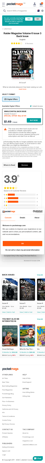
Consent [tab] (8, 218)
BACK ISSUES (8, 275)
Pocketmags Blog (8, 394)
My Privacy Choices (8, 424)
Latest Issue (8, 29)
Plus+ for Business (8, 401)
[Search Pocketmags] (4, 11)
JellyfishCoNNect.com (29, 444)
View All (40, 275)
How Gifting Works (28, 392)
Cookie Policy (6, 420)
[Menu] (3, 4)
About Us (25, 433)
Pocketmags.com (28, 437)
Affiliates (5, 437)
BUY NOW (34, 120)
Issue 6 (5, 303)
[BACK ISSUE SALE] (9, 300)
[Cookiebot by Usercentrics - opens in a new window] (32, 211)
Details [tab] (22, 218)
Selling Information (8, 447)
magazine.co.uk (27, 441)
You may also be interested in (10, 319)
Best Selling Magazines (9, 386)
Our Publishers (7, 397)
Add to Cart (11, 312)
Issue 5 (22, 303)
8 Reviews (29, 43)
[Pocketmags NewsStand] (14, 4)
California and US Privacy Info (10, 410)
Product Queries (7, 433)
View (4, 312)
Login (4, 455)
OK (22, 243)
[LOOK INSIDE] (22, 79)
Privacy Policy (6, 405)
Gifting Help (26, 396)
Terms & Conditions (8, 416)
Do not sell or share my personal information (22, 250)
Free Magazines (7, 390)
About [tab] (37, 218)
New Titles (5, 382)
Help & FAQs (26, 378)
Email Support (26, 382)
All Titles (5, 378)
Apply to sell (6, 451)
